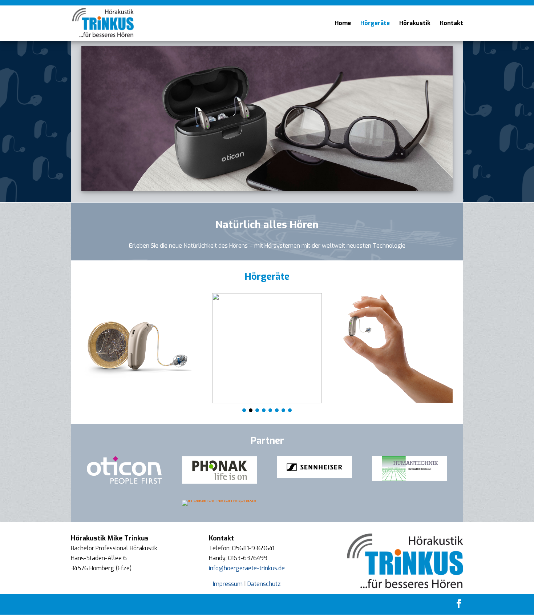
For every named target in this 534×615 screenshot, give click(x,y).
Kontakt (451, 24)
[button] (244, 410)
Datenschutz (264, 584)
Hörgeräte (375, 24)
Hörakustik (414, 24)
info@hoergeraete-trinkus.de (247, 568)
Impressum (228, 584)
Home (343, 24)
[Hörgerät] (136, 348)
